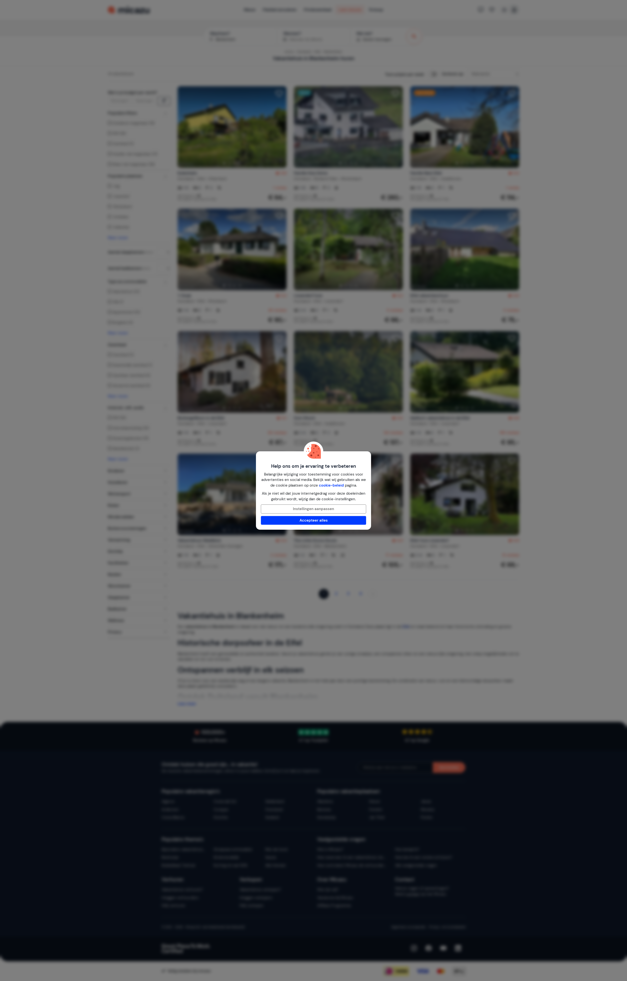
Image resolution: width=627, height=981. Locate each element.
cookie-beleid (331, 485)
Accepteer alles (314, 520)
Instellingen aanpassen (313, 508)
